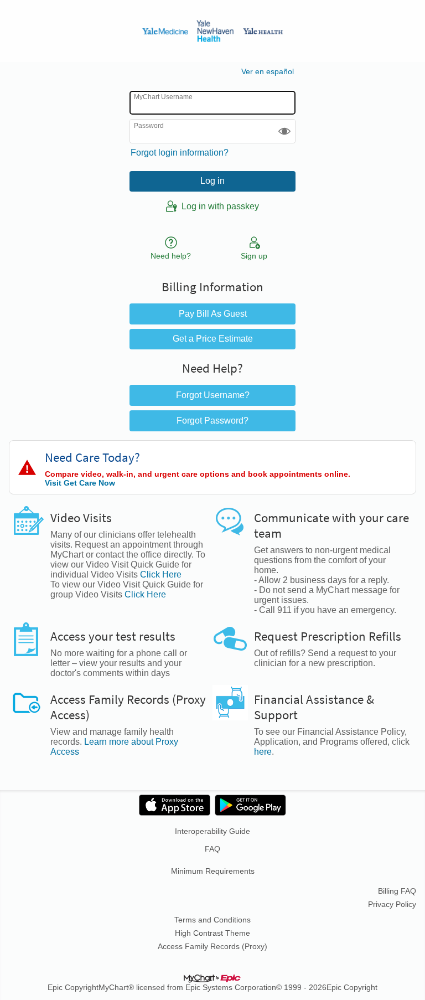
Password (149, 125)
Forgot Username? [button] (213, 395)
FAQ (212, 848)
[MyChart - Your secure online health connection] (212, 31)
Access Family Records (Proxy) (212, 946)
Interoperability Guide (212, 831)
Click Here (161, 574)
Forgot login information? (180, 152)
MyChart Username (163, 97)
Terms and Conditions (212, 919)
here (263, 751)
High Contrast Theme (212, 933)
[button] (284, 131)
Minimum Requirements (213, 871)
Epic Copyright (73, 987)
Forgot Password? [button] (212, 420)
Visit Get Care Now (80, 482)
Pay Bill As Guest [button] (213, 313)
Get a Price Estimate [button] (213, 338)
